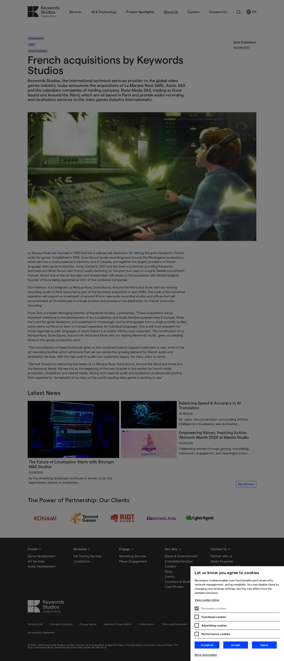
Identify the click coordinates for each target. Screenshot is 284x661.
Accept (235, 645)
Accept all (207, 645)
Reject (264, 645)
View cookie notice (207, 600)
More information (206, 654)
